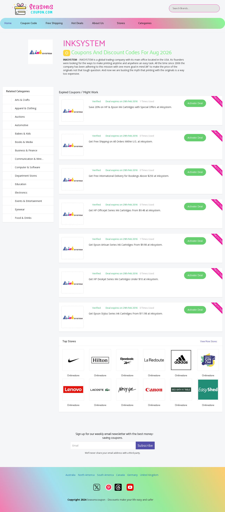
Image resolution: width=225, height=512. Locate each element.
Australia (70, 475)
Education (20, 184)
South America (105, 475)
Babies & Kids (23, 133)
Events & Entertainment (28, 201)
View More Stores (208, 341)
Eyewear (20, 209)
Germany (132, 475)
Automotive (21, 125)
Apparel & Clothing (25, 108)
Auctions (20, 116)
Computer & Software (27, 167)
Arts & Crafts (22, 99)
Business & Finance (26, 150)
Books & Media (24, 142)
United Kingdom (149, 475)
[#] (96, 487)
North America (86, 475)
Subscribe (145, 445)
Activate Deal (195, 103)
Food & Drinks (23, 217)
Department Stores (26, 175)
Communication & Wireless (30, 158)
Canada (120, 475)
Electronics (21, 192)
